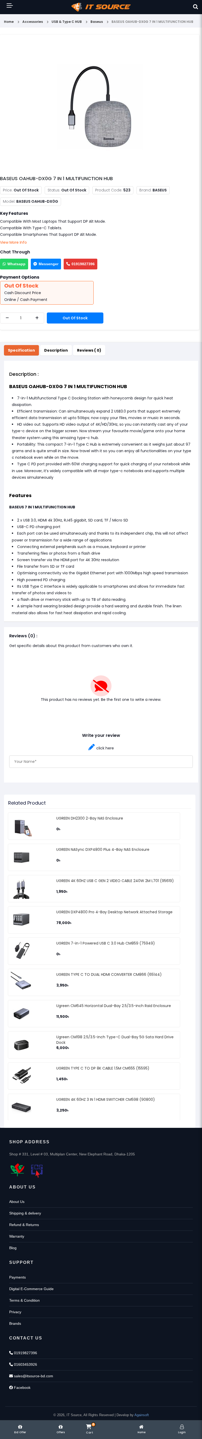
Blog (13, 1248)
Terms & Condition (24, 1300)
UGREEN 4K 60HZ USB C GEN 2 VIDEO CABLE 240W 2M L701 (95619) (115, 880)
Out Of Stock (75, 318)
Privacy (15, 1312)
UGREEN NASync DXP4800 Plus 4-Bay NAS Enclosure (102, 849)
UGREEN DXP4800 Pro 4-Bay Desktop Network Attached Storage (114, 912)
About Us (16, 1202)
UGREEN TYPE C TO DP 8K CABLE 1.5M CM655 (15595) (102, 1068)
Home (9, 21)
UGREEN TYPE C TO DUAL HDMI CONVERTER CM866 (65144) (109, 974)
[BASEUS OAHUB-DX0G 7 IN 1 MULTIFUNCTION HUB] (99, 106)
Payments (17, 1277)
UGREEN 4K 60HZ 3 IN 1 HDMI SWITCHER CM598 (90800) (105, 1099)
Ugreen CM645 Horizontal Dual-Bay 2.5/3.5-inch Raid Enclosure (113, 1005)
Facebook (22, 1387)
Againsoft (141, 1415)
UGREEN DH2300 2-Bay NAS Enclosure (89, 818)
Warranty (16, 1236)
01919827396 (83, 264)
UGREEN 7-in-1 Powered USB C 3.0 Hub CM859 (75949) (105, 943)
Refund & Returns (24, 1225)
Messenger (48, 264)
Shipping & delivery (25, 1213)
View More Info (13, 242)
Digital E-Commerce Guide (31, 1289)
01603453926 (25, 1364)
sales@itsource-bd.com (33, 1376)
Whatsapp (16, 264)
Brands (15, 1323)
